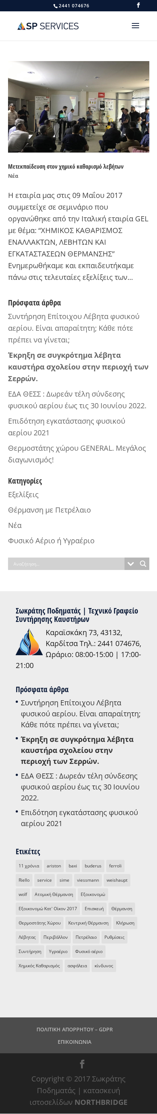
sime (64, 880)
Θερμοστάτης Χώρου (40, 923)
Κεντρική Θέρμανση (88, 923)
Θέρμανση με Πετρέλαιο (49, 510)
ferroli (115, 866)
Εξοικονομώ (93, 894)
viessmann (88, 880)
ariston (54, 866)
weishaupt (117, 880)
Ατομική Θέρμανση (54, 894)
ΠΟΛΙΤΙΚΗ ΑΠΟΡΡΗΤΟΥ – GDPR (75, 1029)
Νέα (13, 175)
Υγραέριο (58, 951)
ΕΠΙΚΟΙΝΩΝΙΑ (74, 1041)
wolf (23, 894)
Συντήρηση (30, 951)
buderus (93, 866)
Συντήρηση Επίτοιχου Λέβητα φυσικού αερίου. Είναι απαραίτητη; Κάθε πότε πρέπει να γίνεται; (73, 328)
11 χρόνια (29, 866)
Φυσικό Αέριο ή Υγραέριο (51, 540)
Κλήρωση (125, 923)
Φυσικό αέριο (89, 951)
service (44, 880)
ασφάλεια (77, 966)
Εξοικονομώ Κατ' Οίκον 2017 (48, 908)
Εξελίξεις (23, 494)
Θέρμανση (121, 908)
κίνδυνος (104, 966)
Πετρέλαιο (86, 937)
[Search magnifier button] (143, 564)
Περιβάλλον (55, 937)
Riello (24, 880)
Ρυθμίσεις (114, 937)
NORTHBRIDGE (100, 1102)
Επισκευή (94, 908)
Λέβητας (27, 937)
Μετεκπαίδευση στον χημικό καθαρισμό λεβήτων (65, 166)
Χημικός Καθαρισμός (39, 966)
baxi (73, 866)
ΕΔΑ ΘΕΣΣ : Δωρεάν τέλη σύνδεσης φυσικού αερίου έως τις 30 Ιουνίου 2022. (80, 787)
